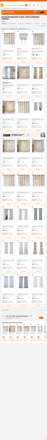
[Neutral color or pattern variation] (19, 48)
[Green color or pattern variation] (35, 48)
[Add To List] (14, 31)
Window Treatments (7, 8)
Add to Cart (9, 62)
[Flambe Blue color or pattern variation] (5, 82)
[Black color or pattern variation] (37, 48)
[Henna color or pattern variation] (4, 82)
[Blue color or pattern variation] (17, 48)
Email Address (29, 315)
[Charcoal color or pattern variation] (20, 48)
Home (2, 8)
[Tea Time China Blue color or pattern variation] (3, 82)
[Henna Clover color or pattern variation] (7, 82)
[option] (45, 310)
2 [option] (42, 310)
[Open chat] (46, 12)
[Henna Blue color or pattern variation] (8, 82)
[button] (42, 26)
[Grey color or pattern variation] (33, 48)
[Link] (9, 47)
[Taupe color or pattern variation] (36, 48)
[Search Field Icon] (26, 5)
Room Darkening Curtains (23, 8)
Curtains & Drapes (15, 8)
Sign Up (41, 317)
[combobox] (21, 5)
